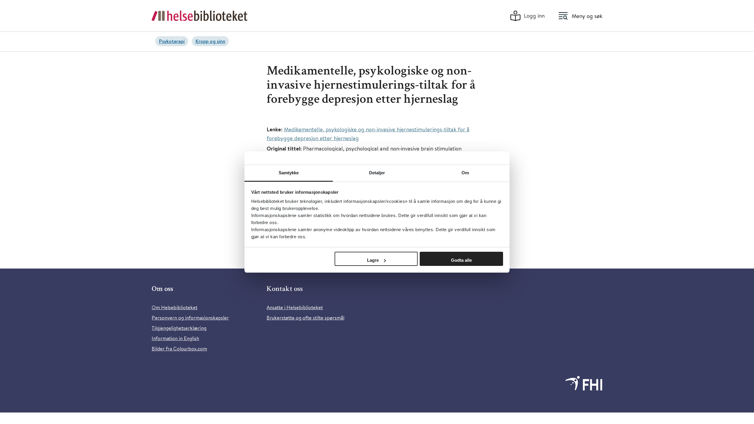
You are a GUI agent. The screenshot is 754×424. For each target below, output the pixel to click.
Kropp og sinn (210, 41)
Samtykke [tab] (289, 172)
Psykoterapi (172, 41)
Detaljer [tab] (377, 172)
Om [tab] (465, 172)
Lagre (373, 260)
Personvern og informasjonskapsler (190, 317)
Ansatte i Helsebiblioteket (295, 307)
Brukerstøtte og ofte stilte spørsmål (305, 317)
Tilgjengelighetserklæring (179, 327)
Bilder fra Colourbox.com (179, 348)
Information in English (175, 338)
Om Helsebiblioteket (174, 307)
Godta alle (461, 260)
